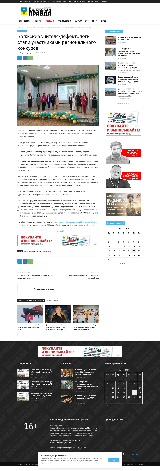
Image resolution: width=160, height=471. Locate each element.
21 (129, 251)
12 (119, 246)
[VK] (25, 58)
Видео (70, 1)
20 (124, 251)
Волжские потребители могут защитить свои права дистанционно (36, 276)
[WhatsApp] (30, 58)
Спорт (94, 21)
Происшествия (64, 21)
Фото (64, 1)
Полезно (82, 1)
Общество (38, 21)
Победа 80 (50, 21)
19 (119, 251)
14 (129, 246)
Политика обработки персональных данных (68, 448)
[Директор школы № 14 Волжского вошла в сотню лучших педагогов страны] (58, 314)
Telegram (94, 222)
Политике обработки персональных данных (65, 463)
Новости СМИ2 (58, 231)
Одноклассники (72, 222)
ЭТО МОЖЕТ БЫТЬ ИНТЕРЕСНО (31, 301)
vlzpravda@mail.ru (86, 225)
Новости (61, 222)
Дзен (24, 225)
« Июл (122, 263)
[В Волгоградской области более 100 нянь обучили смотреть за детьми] (67, 373)
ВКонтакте (84, 222)
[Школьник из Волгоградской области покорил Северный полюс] (30, 314)
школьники (47, 251)
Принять (114, 460)
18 (114, 251)
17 (109, 251)
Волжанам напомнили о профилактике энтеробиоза (83, 276)
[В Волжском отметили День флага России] (110, 40)
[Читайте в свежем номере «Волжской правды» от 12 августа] (23, 384)
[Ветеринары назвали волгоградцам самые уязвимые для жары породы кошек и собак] (67, 384)
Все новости (57, 1)
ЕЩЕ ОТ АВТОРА (53, 301)
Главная (20, 27)
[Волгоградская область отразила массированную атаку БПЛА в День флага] (110, 80)
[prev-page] (18, 334)
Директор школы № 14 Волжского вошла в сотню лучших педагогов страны (55, 327)
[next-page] (22, 334)
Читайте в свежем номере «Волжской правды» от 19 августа (41, 372)
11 (114, 246)
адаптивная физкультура (32, 251)
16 (139, 246)
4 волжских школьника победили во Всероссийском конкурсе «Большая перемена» (86, 327)
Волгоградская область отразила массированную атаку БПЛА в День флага (128, 79)
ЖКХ (87, 21)
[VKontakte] (141, 1)
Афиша (75, 1)
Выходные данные (129, 464)
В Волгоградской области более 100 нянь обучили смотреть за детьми (85, 372)
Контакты (104, 1)
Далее (103, 21)
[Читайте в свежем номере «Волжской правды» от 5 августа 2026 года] (23, 396)
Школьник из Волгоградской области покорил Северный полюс (28, 327)
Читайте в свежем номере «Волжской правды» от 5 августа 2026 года (41, 396)
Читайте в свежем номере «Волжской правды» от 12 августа (41, 384)
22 (134, 251)
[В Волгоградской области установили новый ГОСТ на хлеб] (67, 399)
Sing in (140, 464)
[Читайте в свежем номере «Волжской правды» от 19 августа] (23, 373)
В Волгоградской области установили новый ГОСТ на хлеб (86, 398)
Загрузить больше (123, 104)
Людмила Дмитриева (27, 53)
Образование (30, 27)
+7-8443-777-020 (75, 440)
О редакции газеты (93, 1)
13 (124, 246)
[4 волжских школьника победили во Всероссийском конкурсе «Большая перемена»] (86, 314)
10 (109, 246)
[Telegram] (137, 1)
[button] (140, 21)
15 (134, 246)
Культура (78, 21)
